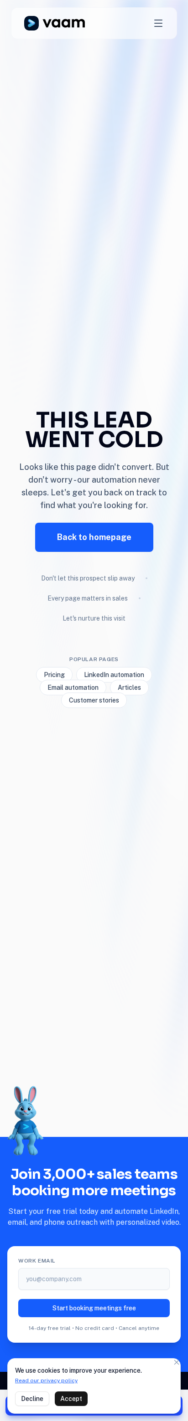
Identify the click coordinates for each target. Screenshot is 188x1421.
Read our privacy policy (46, 1380)
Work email (37, 1261)
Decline (32, 1398)
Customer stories (94, 700)
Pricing (54, 674)
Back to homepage (94, 537)
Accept (71, 1398)
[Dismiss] (176, 1362)
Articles (129, 687)
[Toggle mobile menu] (158, 23)
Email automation (73, 687)
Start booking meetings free (94, 1308)
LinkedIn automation (114, 674)
